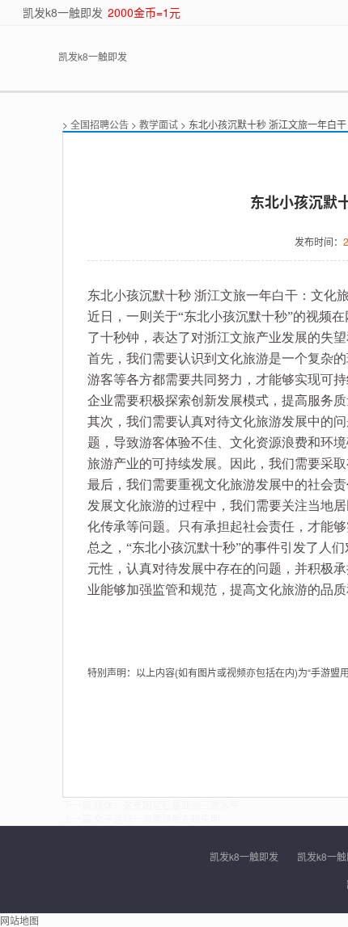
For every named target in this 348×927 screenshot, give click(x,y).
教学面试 (158, 124)
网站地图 (19, 920)
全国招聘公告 (99, 124)
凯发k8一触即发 (63, 12)
